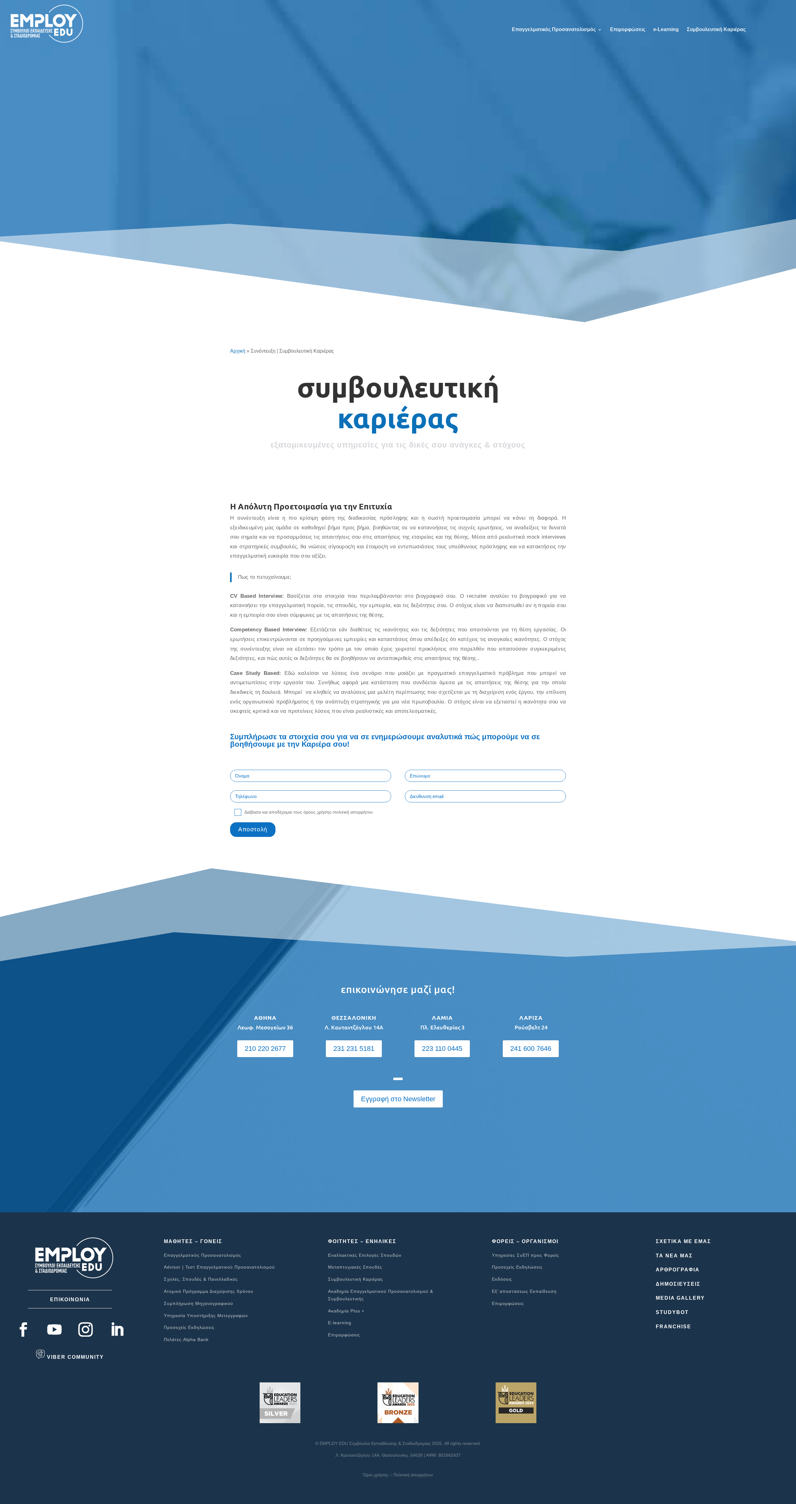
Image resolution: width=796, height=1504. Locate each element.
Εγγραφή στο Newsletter (398, 1099)
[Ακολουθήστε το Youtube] (54, 1329)
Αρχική (237, 351)
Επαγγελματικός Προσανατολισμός (554, 29)
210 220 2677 (265, 1048)
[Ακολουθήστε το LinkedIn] (116, 1329)
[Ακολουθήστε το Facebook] (23, 1329)
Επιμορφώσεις (627, 29)
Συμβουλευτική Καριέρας (716, 29)
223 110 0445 (442, 1048)
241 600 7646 (530, 1048)
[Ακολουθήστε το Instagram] (85, 1329)
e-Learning (666, 29)
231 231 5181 (353, 1048)
